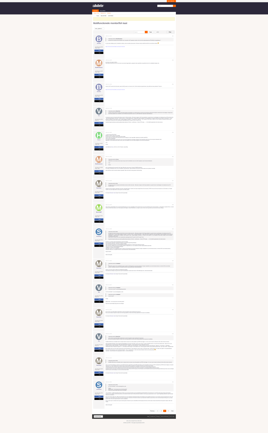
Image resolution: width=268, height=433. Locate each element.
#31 (173, 36)
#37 (173, 180)
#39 (173, 228)
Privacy (158, 416)
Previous (152, 410)
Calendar (109, 13)
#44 (173, 357)
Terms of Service (164, 416)
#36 (173, 156)
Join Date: (97, 47)
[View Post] (123, 38)
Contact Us (152, 416)
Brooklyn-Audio (113, 192)
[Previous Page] (160, 32)
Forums (95, 10)
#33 (173, 84)
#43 (173, 333)
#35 (173, 132)
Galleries (102, 10)
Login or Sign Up (170, 1)
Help (148, 416)
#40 (173, 260)
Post (99, 52)
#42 (173, 309)
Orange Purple (97, 416)
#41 (173, 284)
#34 (173, 108)
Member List (103, 13)
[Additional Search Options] (172, 6)
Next (172, 410)
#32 (173, 60)
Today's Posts (96, 13)
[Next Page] (163, 32)
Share (100, 50)
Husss (112, 146)
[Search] (174, 6)
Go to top (172, 416)
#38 (173, 204)
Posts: (96, 72)
